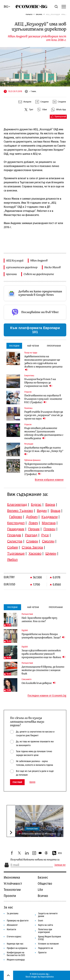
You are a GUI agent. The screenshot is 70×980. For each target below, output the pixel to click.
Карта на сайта (45, 925)
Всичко (43, 895)
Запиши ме (60, 865)
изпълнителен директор (22, 267)
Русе (45, 535)
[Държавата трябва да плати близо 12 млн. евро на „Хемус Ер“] (13, 449)
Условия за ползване (48, 943)
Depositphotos (47, 976)
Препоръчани (54, 346)
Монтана (49, 523)
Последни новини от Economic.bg (47, 695)
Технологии (12, 889)
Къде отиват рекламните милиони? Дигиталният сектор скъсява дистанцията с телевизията (43, 433)
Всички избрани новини (49, 479)
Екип (40, 920)
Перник (34, 529)
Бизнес (39, 14)
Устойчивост (13, 883)
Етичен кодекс (14, 936)
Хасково (35, 553)
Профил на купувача (17, 948)
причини (11, 274)
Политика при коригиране (45, 931)
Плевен (49, 529)
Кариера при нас (15, 943)
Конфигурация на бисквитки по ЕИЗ (16, 954)
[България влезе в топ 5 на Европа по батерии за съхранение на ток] (13, 381)
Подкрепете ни (45, 948)
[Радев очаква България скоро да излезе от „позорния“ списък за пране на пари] (13, 414)
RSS (60, 853)
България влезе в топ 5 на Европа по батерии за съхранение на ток (40, 382)
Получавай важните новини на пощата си (34, 859)
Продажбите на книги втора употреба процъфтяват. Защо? (41, 636)
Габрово (15, 517)
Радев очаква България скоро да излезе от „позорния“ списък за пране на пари (43, 415)
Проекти (10, 895)
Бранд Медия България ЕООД (49, 938)
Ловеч (33, 523)
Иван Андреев (39, 260)
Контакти (11, 929)
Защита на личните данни (48, 915)
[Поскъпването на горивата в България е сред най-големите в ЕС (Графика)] (13, 397)
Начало (29, 14)
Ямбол (12, 559)
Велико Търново (20, 511)
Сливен (32, 541)
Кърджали (49, 517)
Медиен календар (16, 959)
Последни (14, 346)
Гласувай (17, 782)
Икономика (12, 877)
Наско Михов (52, 267)
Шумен (50, 553)
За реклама (12, 913)
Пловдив (14, 535)
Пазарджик (15, 529)
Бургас (36, 504)
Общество (45, 883)
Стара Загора (32, 547)
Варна (50, 504)
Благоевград (17, 504)
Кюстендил (16, 523)
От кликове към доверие (37, 683)
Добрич (32, 517)
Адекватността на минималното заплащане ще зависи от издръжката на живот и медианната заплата (43, 361)
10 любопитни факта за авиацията (37, 833)
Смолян (48, 541)
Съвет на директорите (39, 274)
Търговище (16, 553)
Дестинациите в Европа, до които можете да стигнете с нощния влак (43, 670)
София (12, 547)
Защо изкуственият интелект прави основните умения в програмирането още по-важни (42, 654)
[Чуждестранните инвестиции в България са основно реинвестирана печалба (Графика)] (13, 466)
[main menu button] (63, 6)
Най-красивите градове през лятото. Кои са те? (39, 619)
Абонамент (12, 925)
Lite (40, 889)
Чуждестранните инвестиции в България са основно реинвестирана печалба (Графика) (43, 469)
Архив (32, 782)
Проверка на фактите (18, 920)
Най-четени (33, 346)
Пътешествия (32, 828)
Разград (31, 535)
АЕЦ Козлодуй (14, 260)
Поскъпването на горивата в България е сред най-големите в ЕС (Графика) (43, 399)
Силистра (14, 541)
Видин (42, 511)
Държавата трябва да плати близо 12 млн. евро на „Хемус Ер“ (43, 449)
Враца (55, 511)
